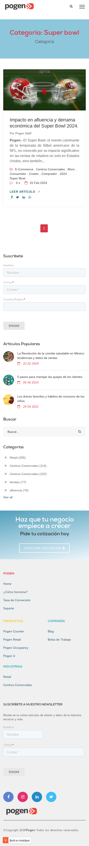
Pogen (31, 830)
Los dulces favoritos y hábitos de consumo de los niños (50, 399)
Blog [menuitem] (51, 631)
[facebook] (12, 197)
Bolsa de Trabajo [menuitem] (59, 639)
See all (8, 497)
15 (38, 183)
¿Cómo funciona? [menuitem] (15, 592)
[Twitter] (51, 797)
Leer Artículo (23, 191)
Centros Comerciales (50, 169)
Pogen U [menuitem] (9, 656)
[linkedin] (23, 197)
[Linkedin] (37, 797)
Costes (34, 173)
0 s (18, 183)
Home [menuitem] (7, 583)
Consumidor (18, 173)
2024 (63, 173)
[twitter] (17, 197)
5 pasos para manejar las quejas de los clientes (49, 377)
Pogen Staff (23, 133)
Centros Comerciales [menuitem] (17, 685)
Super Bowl (17, 178)
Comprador (49, 173)
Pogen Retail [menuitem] (12, 639)
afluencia (19, 490)
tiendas (18, 482)
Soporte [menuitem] (8, 608)
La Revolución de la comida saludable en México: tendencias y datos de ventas (51, 356)
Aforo (71, 169)
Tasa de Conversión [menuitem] (16, 600)
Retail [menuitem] (7, 676)
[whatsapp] (30, 197)
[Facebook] (8, 797)
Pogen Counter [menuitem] (13, 631)
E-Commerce (24, 169)
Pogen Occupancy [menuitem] (15, 647)
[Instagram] (22, 797)
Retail (18, 457)
